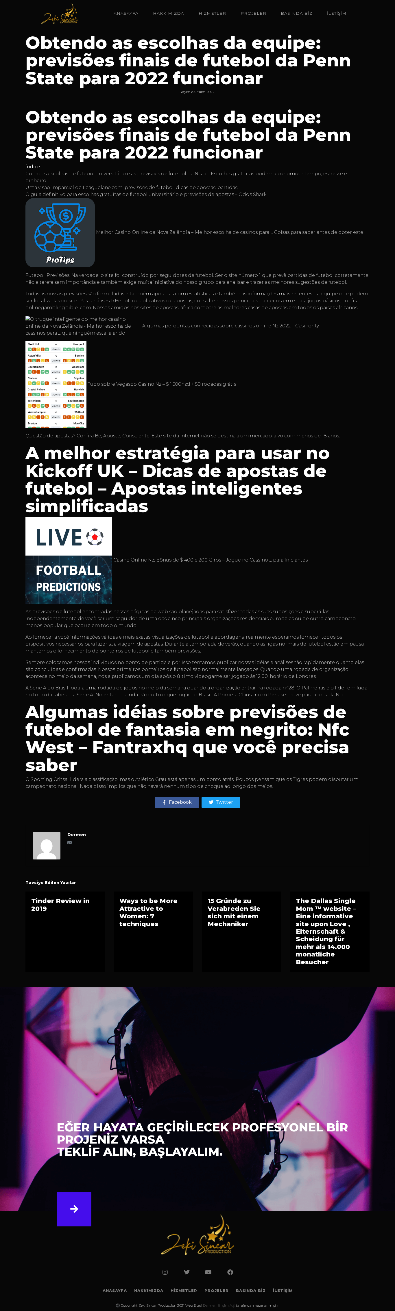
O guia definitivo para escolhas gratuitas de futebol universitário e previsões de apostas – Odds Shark (146, 194)
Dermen (76, 834)
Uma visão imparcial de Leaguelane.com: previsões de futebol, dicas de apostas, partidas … (133, 187)
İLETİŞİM (336, 13)
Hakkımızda (168, 13)
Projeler (253, 13)
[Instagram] (165, 1272)
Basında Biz (296, 13)
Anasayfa (126, 13)
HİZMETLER (212, 13)
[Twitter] (186, 1272)
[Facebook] (230, 1272)
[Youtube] (208, 1272)
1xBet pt (121, 300)
